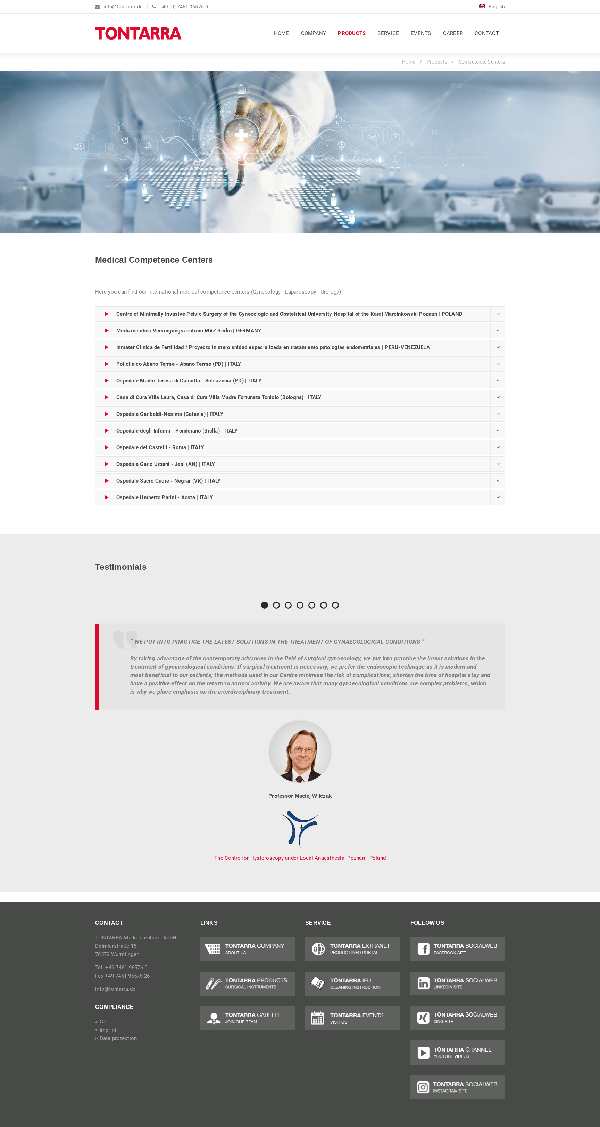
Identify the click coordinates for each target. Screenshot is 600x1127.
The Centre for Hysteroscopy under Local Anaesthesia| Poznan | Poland (300, 858)
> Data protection (116, 1038)
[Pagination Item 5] (311, 605)
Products (437, 62)
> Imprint (105, 1030)
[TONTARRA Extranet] (352, 949)
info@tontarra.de (115, 989)
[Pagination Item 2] (276, 605)
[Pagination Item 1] (264, 605)
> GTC (102, 1022)
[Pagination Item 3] (288, 605)
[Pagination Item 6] (323, 605)
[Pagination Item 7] (335, 605)
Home (408, 62)
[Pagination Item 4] (300, 605)
